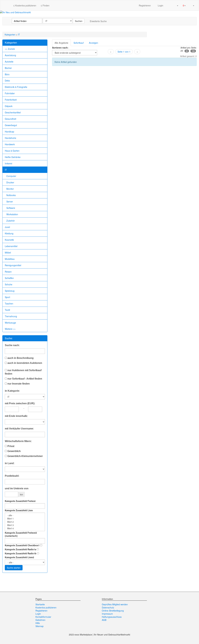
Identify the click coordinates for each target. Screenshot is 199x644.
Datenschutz (108, 607)
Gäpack (8, 106)
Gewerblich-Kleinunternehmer (25, 456)
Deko (7, 80)
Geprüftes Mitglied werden (115, 604)
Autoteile (9, 61)
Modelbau (10, 258)
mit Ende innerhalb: (16, 416)
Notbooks (11, 195)
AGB (104, 619)
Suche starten (14, 567)
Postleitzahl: (12, 476)
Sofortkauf (79, 42)
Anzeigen (93, 42)
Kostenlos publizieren (25, 5)
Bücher (8, 67)
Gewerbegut (11, 125)
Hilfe (37, 623)
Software (10, 207)
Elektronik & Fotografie (16, 86)
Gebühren (40, 619)
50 (187, 51)
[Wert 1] (25, 518)
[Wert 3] (25, 525)
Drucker (10, 182)
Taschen (9, 303)
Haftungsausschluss (112, 616)
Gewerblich (14, 451)
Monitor (10, 188)
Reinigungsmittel (13, 265)
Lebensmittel (11, 246)
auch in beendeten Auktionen (24, 363)
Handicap (9, 131)
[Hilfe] (169, 5)
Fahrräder (10, 93)
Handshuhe (10, 137)
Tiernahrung (11, 316)
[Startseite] (8, 5)
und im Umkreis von (16, 488)
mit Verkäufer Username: (19, 428)
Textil (7, 309)
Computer (11, 176)
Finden (45, 5)
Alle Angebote (61, 42)
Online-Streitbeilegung (113, 610)
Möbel (8, 252)
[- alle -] (25, 515)
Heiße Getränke (13, 157)
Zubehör (10, 220)
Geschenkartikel (13, 112)
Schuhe (8, 284)
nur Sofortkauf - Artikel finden (24, 378)
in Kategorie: (12, 390)
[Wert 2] (25, 522)
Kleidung (9, 233)
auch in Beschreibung (20, 358)
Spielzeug (9, 290)
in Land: (9, 463)
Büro (7, 74)
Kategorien (10, 34)
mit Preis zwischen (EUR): (20, 403)
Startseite (40, 604)
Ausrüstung (10, 55)
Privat (10, 446)
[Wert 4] (25, 528)
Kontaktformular (43, 616)
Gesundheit (10, 118)
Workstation (12, 214)
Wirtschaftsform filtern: (18, 441)
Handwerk (10, 144)
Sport (7, 297)
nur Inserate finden (18, 383)
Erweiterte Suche (98, 21)
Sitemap (39, 626)
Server (9, 201)
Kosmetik (9, 239)
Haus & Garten (12, 150)
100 (193, 51)
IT (19, 34)
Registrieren (145, 5)
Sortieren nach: (60, 47)
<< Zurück (10, 48)
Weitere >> (10, 328)
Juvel (7, 227)
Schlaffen (9, 278)
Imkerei (8, 163)
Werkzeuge (10, 322)
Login (160, 5)
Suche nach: (12, 345)
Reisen (8, 271)
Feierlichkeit (11, 99)
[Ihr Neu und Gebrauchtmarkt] (15, 12)
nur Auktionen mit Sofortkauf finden (23, 372)
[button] (176, 5)
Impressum (107, 613)
